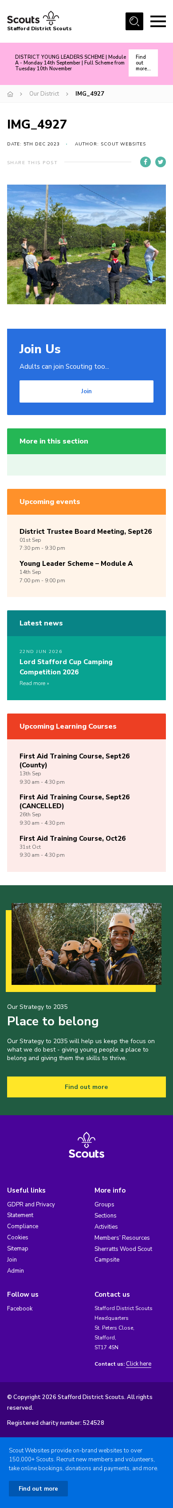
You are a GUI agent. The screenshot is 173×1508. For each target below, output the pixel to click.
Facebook (19, 1309)
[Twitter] (160, 162)
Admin (15, 1271)
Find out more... (143, 63)
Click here (138, 1364)
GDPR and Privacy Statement (31, 1210)
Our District (44, 94)
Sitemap (17, 1249)
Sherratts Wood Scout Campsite (123, 1254)
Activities (106, 1227)
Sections (105, 1216)
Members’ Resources (122, 1238)
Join (86, 391)
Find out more (86, 1087)
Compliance (22, 1226)
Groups (104, 1205)
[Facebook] (145, 162)
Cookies (17, 1238)
